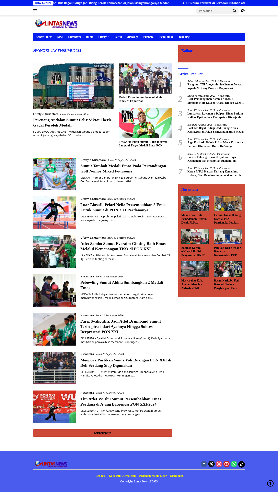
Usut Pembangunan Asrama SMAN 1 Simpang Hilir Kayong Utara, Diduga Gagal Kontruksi (214, 101)
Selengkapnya (102, 432)
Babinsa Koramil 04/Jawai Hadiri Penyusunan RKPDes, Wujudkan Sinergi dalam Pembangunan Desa (194, 251)
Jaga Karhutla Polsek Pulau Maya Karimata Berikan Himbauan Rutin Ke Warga (215, 144)
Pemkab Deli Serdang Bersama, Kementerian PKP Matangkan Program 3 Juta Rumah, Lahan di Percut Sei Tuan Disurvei (227, 251)
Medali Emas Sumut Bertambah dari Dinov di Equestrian (141, 99)
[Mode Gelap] (243, 10)
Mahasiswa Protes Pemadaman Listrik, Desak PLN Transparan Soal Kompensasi (194, 219)
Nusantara (74, 36)
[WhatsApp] (234, 464)
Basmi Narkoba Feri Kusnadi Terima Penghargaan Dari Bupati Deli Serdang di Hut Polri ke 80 (226, 284)
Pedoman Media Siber (153, 475)
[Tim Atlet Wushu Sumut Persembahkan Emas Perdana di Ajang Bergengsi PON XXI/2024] (54, 407)
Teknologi (184, 36)
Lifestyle (103, 36)
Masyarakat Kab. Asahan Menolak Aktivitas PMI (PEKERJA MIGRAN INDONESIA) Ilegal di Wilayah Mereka (195, 284)
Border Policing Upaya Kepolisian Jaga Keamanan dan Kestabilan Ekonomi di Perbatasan (211, 159)
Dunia (89, 36)
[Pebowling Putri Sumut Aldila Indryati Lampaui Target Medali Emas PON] (145, 123)
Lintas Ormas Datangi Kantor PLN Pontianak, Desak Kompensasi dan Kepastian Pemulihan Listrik (228, 219)
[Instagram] (219, 464)
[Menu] (36, 10)
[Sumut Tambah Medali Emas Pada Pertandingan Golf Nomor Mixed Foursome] (54, 174)
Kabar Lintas (44, 36)
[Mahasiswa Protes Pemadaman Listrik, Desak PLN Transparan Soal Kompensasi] (195, 203)
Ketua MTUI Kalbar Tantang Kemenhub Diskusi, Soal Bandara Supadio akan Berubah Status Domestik (215, 173)
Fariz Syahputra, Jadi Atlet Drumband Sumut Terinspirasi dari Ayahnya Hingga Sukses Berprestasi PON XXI (120, 326)
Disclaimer (176, 475)
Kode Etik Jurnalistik (122, 475)
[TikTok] (241, 464)
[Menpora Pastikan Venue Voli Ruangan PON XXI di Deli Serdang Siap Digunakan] (54, 368)
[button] (235, 10)
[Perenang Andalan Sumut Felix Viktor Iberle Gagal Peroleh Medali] (73, 86)
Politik (118, 36)
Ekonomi (148, 36)
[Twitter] (211, 464)
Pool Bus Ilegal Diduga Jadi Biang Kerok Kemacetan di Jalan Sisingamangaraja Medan (92, 3)
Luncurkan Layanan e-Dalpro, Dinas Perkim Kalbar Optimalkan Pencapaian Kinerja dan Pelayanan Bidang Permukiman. (215, 115)
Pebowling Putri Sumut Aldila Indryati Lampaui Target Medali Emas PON (143, 143)
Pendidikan (166, 36)
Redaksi (100, 475)
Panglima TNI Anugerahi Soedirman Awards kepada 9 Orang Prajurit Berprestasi (215, 86)
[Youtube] (226, 464)
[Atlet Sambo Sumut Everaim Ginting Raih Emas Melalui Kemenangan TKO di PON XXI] (54, 251)
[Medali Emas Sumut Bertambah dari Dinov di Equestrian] (145, 78)
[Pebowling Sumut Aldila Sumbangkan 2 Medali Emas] (54, 290)
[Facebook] (204, 464)
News (60, 36)
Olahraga (132, 36)
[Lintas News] (57, 24)
